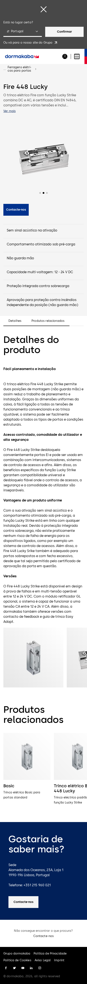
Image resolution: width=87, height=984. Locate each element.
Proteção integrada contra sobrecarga (38, 286)
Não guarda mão (20, 258)
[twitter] (14, 968)
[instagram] (39, 968)
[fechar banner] (43, 9)
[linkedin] (31, 968)
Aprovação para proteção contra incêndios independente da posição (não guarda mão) (42, 302)
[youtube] (22, 968)
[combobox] (22, 32)
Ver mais (9, 111)
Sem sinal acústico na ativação (32, 230)
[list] (43, 771)
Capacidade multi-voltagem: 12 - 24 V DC (40, 272)
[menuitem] (22, 56)
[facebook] (5, 968)
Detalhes (14, 321)
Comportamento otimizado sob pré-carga (41, 244)
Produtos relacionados (47, 321)
